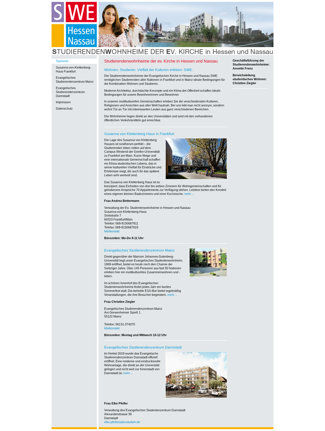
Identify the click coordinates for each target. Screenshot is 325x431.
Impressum (63, 102)
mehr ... (189, 193)
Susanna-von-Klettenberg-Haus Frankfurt (73, 69)
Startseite (62, 61)
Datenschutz (64, 108)
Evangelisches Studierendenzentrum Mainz (74, 79)
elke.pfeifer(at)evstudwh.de (122, 422)
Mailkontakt (111, 231)
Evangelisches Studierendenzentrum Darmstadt (70, 92)
